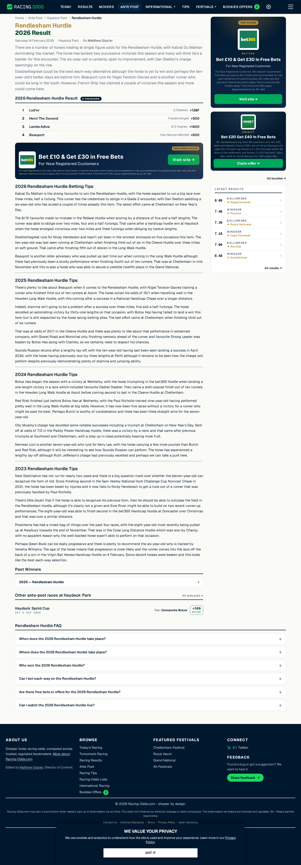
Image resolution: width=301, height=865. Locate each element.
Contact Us (110, 822)
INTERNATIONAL (161, 7)
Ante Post (35, 18)
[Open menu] (290, 7)
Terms (151, 822)
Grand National (164, 760)
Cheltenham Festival (169, 747)
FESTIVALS (206, 7)
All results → (273, 268)
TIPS (185, 7)
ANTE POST (129, 7)
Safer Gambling (188, 822)
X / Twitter (240, 747)
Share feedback (243, 778)
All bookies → (276, 178)
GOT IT (150, 853)
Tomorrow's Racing (93, 754)
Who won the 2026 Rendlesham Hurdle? (52, 665)
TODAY (65, 7)
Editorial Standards (132, 822)
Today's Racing (90, 747)
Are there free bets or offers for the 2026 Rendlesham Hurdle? (69, 692)
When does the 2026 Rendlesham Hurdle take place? (62, 639)
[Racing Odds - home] (25, 7)
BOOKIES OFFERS (240, 7)
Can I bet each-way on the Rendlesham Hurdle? (57, 678)
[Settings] (268, 7)
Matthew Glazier (100, 40)
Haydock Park (57, 18)
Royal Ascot (162, 754)
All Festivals (162, 766)
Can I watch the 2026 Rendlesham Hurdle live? (57, 705)
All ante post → (192, 596)
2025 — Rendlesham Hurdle (41, 582)
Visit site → (186, 159)
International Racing (94, 786)
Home (19, 18)
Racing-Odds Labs (93, 779)
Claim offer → (256, 163)
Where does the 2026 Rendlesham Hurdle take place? (63, 652)
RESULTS (85, 7)
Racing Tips (88, 773)
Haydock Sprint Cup (32, 608)
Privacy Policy (166, 822)
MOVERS (106, 7)
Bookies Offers (90, 792)
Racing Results (90, 760)
